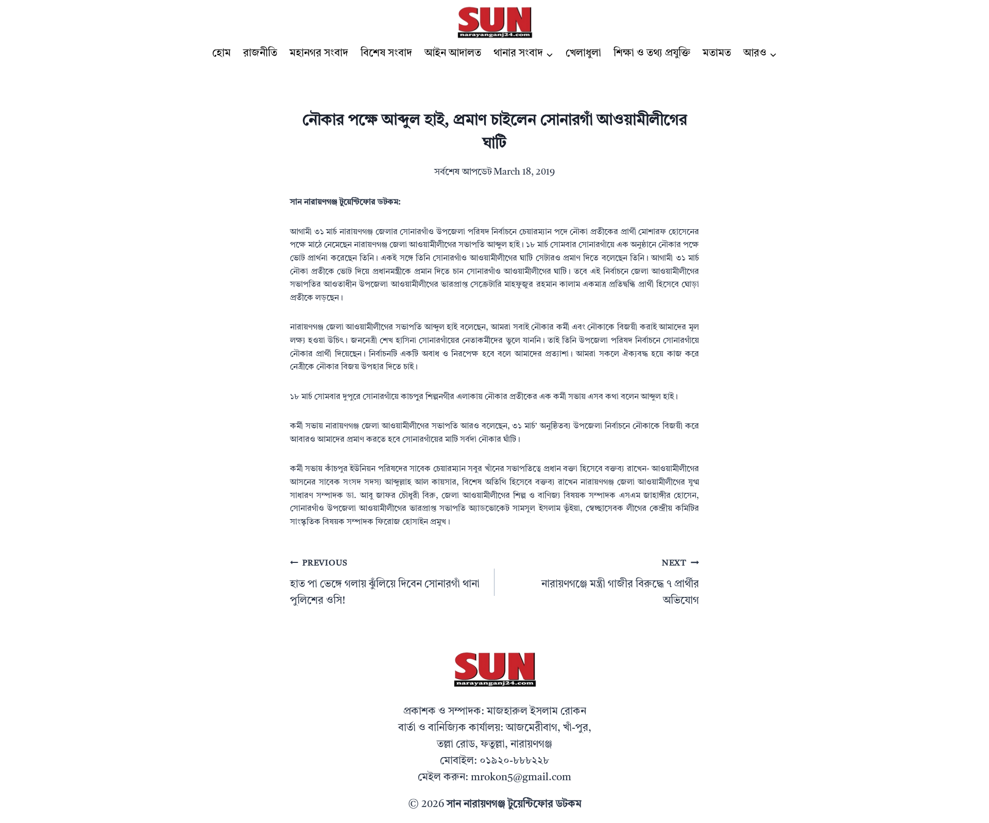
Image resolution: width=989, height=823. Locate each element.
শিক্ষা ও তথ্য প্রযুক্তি (651, 53)
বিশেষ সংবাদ (386, 53)
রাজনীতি (260, 53)
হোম (221, 53)
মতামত (717, 53)
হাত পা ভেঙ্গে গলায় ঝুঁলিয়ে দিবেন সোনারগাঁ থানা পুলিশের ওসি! (385, 582)
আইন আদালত (452, 53)
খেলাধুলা (583, 53)
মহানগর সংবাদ (318, 53)
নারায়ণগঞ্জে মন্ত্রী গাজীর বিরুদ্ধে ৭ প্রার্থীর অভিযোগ (620, 582)
